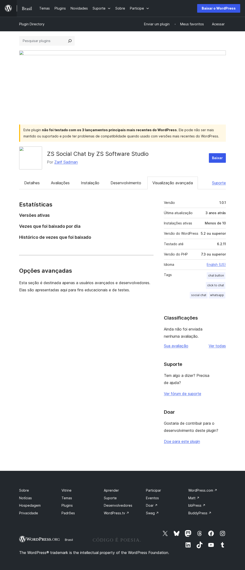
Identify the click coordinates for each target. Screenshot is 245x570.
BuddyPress (200, 513)
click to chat (215, 285)
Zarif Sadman (66, 162)
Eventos (152, 498)
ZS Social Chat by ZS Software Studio (98, 153)
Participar (153, 490)
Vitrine (66, 490)
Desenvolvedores (118, 505)
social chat (198, 295)
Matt (194, 498)
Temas (66, 498)
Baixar (217, 158)
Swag (152, 513)
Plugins (67, 505)
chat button (216, 275)
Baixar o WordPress (219, 8)
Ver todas (217, 345)
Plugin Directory (32, 24)
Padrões (68, 513)
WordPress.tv (116, 513)
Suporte (219, 182)
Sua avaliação (176, 345)
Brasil (69, 540)
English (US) (216, 264)
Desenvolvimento (126, 182)
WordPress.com (202, 490)
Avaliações (60, 182)
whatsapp (217, 295)
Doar (152, 505)
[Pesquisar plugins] (70, 41)
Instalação (90, 182)
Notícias (25, 498)
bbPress (197, 505)
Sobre (24, 490)
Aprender (111, 490)
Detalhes (32, 182)
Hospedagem (30, 505)
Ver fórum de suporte (182, 393)
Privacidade (28, 513)
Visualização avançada (172, 182)
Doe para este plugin (182, 441)
